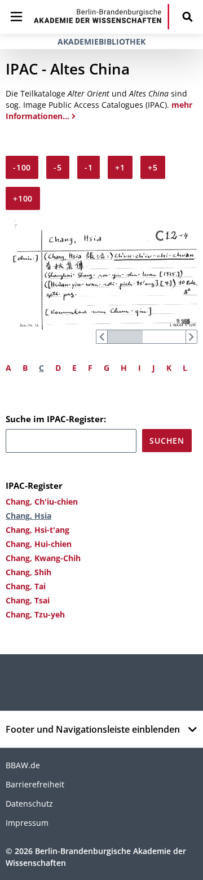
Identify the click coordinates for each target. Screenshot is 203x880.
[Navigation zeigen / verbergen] (16, 16)
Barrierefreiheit (35, 784)
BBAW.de (23, 765)
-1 (89, 167)
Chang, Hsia (28, 515)
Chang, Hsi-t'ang (37, 529)
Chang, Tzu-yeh (35, 614)
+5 (153, 167)
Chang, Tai (26, 586)
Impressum (27, 822)
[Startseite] (101, 16)
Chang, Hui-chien (39, 543)
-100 (22, 167)
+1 (120, 167)
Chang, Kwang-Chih (43, 558)
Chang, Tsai (28, 600)
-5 (58, 167)
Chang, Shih (28, 572)
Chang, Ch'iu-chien (42, 501)
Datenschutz (29, 803)
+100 (23, 198)
